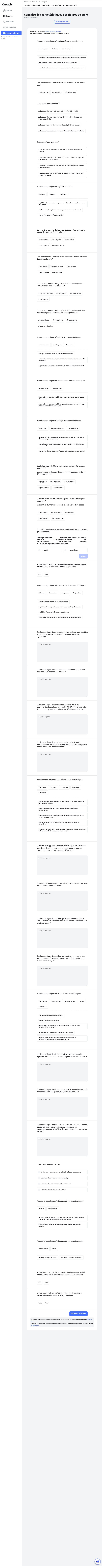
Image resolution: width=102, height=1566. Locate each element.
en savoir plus (35, 1325)
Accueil (9, 10)
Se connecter (11, 27)
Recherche (10, 22)
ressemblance (73, 550)
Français (44, 2)
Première (35, 2)
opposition (46, 550)
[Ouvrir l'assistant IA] (97, 1561)
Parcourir (9, 16)
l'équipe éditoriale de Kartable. (53, 31)
